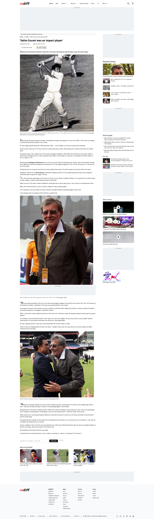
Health (94, 491)
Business (65, 493)
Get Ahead (65, 502)
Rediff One (50, 493)
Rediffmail (50, 491)
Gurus (93, 3)
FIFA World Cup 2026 (109, 282)
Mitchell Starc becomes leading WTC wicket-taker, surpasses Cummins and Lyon (117, 138)
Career (94, 495)
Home (51, 3)
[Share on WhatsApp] (117, 516)
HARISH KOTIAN (25, 44)
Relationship (96, 497)
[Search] (128, 3)
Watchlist (80, 497)
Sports (64, 497)
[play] (118, 207)
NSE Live (80, 493)
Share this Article (27, 47)
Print (62, 440)
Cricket (26, 37)
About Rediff (23, 516)
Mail (57, 3)
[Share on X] (120, 516)
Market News (81, 495)
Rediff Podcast (66, 508)
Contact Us (76, 516)
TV (98, 3)
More (104, 3)
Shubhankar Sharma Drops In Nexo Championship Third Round (119, 143)
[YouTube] (130, 516)
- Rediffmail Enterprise (53, 495)
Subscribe (54, 441)
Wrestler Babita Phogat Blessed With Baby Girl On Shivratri (119, 151)
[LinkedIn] (133, 516)
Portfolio (80, 500)
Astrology (65, 506)
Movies (65, 495)
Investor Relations (65, 516)
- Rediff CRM (51, 502)
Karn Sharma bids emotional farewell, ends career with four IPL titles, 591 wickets (119, 147)
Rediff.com (89, 516)
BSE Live (80, 491)
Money (73, 3)
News (63, 3)
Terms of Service (53, 516)
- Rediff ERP (51, 504)
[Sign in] (132, 3)
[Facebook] (123, 516)
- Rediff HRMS (51, 500)
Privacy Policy (41, 516)
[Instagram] (127, 516)
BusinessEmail (84, 3)
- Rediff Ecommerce (53, 497)
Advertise (32, 516)
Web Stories (107, 200)
